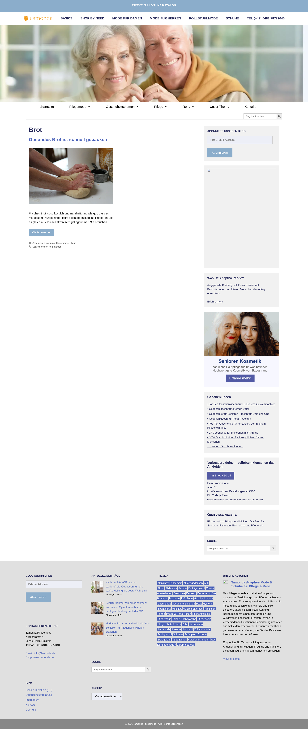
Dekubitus (179, 593)
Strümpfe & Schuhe (195, 634)
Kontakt (250, 106)
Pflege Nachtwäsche (184, 619)
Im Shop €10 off (221, 475)
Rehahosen (196, 624)
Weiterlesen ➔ (41, 232)
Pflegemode (77, 106)
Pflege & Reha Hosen (178, 613)
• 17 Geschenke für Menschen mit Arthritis (232, 432)
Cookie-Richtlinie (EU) (39, 690)
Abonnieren (220, 152)
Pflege (158, 106)
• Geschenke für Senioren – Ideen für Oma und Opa (238, 413)
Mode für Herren (165, 18)
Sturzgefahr (164, 639)
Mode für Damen (127, 18)
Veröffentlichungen (198, 639)
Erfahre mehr (215, 301)
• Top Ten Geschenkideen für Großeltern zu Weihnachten (241, 404)
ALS (206, 583)
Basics (66, 18)
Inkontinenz (164, 608)
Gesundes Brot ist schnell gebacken (68, 139)
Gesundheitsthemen (120, 106)
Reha (186, 106)
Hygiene (208, 603)
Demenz (191, 593)
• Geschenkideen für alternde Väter (228, 408)
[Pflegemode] (154, 63)
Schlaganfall (165, 634)
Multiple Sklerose (193, 608)
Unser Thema (219, 106)
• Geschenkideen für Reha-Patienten (229, 418)
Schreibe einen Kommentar (46, 246)
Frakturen (174, 598)
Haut (199, 603)
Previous (201, 264)
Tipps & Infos (179, 639)
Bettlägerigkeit (196, 588)
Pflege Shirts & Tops (169, 624)
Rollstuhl (188, 629)
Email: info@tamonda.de (40, 653)
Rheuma (176, 629)
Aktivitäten (163, 583)
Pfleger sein (204, 619)
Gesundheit (62, 243)
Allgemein (37, 243)
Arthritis (182, 588)
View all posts (231, 658)
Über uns (31, 709)
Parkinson (209, 608)
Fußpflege (187, 598)
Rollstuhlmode (203, 18)
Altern (161, 588)
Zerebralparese (185, 644)
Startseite (47, 106)
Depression (203, 593)
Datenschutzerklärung (39, 694)
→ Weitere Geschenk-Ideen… (225, 446)
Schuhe (232, 18)
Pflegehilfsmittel (201, 613)
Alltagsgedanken (193, 583)
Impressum (32, 699)
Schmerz (178, 634)
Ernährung (49, 243)
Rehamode (164, 629)
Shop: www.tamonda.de (40, 657)
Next (281, 264)
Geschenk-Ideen (203, 598)
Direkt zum (154, 5)
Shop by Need (92, 18)
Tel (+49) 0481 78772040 (266, 18)
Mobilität (177, 608)
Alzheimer (171, 588)
